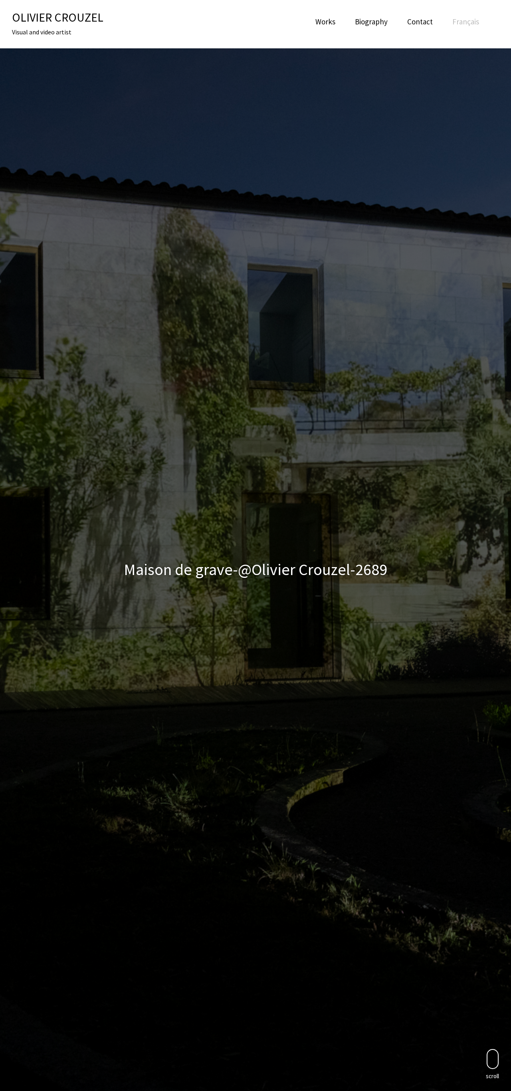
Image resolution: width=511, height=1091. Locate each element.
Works (325, 21)
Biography (371, 21)
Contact (420, 21)
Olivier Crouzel (57, 17)
